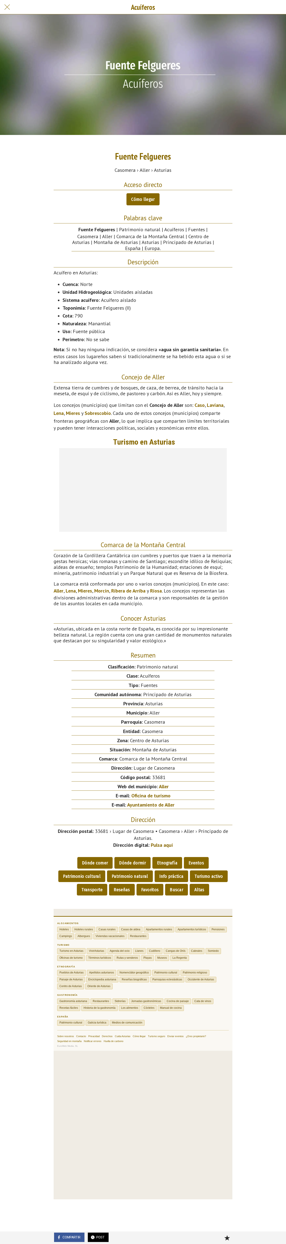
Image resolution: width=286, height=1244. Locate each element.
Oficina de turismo (150, 795)
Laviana (215, 405)
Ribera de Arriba (128, 591)
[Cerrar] (7, 7)
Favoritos (150, 889)
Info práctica (171, 876)
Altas (199, 889)
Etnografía (167, 863)
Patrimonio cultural (82, 876)
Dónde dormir (132, 863)
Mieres (73, 413)
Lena (59, 413)
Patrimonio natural (130, 876)
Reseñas (122, 889)
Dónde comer (95, 863)
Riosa (156, 591)
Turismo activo (209, 876)
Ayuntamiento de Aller (151, 805)
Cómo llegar (143, 199)
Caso (200, 405)
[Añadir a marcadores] (227, 1237)
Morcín (101, 591)
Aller (58, 591)
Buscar (176, 889)
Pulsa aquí (162, 845)
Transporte (92, 889)
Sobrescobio (98, 413)
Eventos (196, 863)
